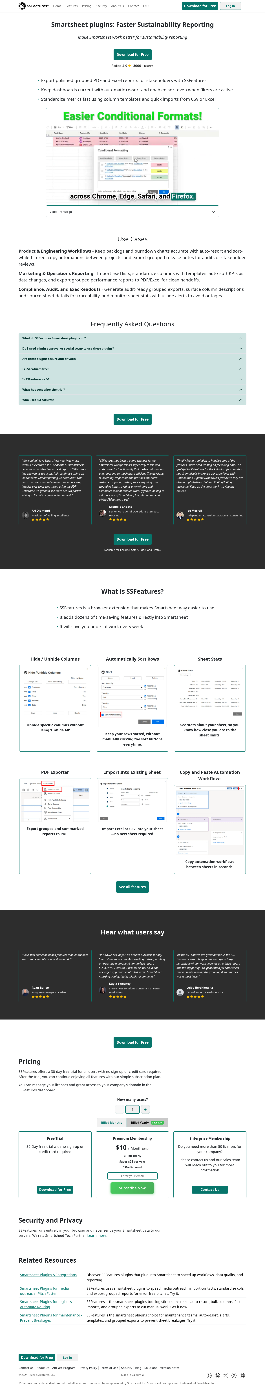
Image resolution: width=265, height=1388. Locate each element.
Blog (138, 1368)
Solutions (150, 1368)
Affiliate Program (64, 1368)
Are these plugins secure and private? (49, 359)
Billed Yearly (146, 1123)
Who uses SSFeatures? (38, 400)
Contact (133, 6)
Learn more (96, 1235)
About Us (117, 6)
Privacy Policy (88, 1368)
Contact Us (209, 1189)
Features (72, 6)
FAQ (146, 6)
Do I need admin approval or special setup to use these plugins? (68, 348)
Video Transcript (61, 212)
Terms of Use (109, 1368)
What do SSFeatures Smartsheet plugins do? (54, 338)
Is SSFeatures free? (35, 369)
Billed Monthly (111, 1123)
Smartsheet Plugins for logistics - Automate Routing (47, 1304)
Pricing (87, 6)
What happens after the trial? (43, 390)
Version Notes (170, 1368)
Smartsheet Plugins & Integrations (48, 1274)
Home (57, 6)
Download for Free (200, 5)
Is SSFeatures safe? (36, 379)
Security (101, 6)
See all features (132, 886)
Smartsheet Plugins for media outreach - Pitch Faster (44, 1291)
